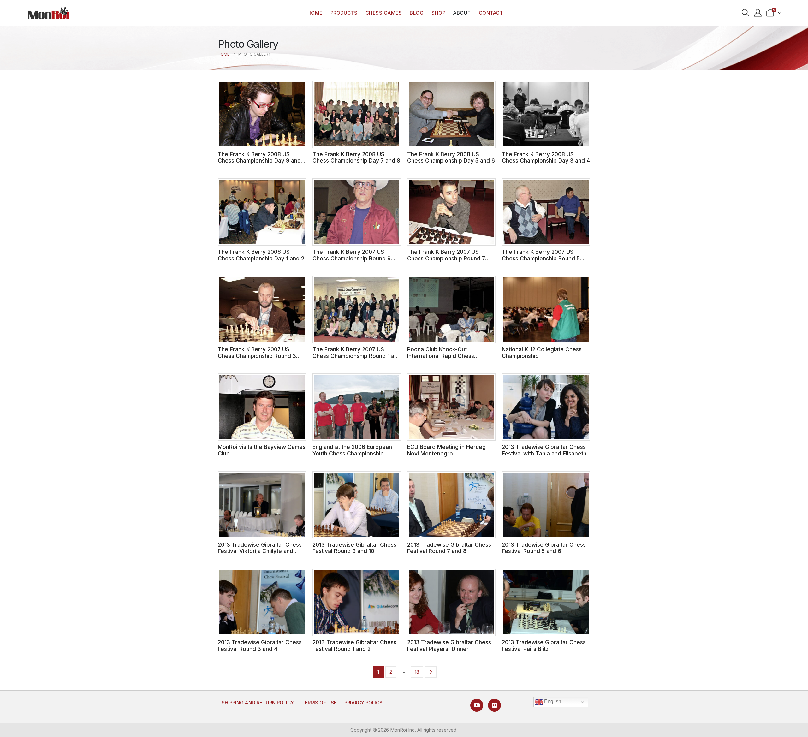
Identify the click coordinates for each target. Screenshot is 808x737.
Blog (417, 13)
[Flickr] (494, 705)
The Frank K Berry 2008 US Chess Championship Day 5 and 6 (451, 157)
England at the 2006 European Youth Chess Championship (352, 450)
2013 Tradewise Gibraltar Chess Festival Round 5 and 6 (544, 548)
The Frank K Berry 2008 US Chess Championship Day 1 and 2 (261, 255)
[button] (745, 13)
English (552, 701)
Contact (491, 13)
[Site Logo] (48, 13)
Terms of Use (319, 703)
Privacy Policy (363, 703)
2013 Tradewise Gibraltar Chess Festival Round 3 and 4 (260, 645)
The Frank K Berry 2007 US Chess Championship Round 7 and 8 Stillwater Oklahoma (446, 258)
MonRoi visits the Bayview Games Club (262, 450)
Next (431, 672)
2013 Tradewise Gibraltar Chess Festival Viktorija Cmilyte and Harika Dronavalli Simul (260, 551)
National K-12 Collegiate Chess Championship (542, 352)
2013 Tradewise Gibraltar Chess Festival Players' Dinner (449, 645)
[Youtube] (476, 705)
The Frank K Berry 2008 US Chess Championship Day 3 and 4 (546, 157)
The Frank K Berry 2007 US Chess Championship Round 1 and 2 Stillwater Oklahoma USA (356, 356)
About (462, 13)
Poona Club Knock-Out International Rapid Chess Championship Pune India (440, 356)
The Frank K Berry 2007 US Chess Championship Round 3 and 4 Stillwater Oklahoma (257, 356)
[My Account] (758, 13)
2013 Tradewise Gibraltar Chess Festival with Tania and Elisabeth (544, 450)
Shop (438, 13)
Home (315, 13)
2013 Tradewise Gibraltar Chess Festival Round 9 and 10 (354, 548)
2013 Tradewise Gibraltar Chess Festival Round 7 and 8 (449, 548)
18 (417, 672)
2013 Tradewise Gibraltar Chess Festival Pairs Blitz (544, 645)
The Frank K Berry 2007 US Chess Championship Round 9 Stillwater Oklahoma (351, 258)
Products (344, 13)
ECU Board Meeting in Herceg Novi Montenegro (446, 450)
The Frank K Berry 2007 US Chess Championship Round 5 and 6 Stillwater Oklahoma (541, 258)
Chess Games (383, 13)
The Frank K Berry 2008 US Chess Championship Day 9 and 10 (259, 160)
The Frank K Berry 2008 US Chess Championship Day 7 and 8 (356, 157)
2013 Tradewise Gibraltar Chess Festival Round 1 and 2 (354, 645)
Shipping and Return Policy (258, 703)
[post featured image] (262, 114)
